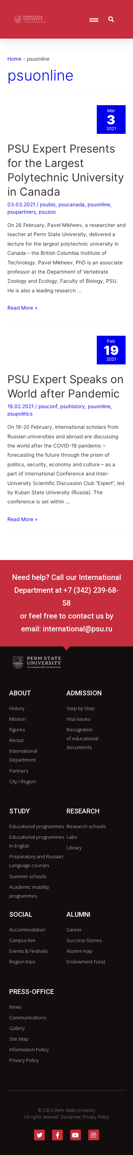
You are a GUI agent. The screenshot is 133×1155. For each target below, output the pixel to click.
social (21, 914)
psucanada (71, 204)
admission (84, 693)
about (20, 693)
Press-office (31, 991)
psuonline (99, 204)
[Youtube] (75, 1135)
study (19, 811)
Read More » (22, 308)
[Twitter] (39, 1135)
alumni (78, 914)
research (82, 811)
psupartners (21, 212)
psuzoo (47, 212)
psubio (47, 204)
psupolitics (20, 414)
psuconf (47, 406)
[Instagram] (93, 1135)
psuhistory (72, 406)
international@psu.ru (77, 628)
